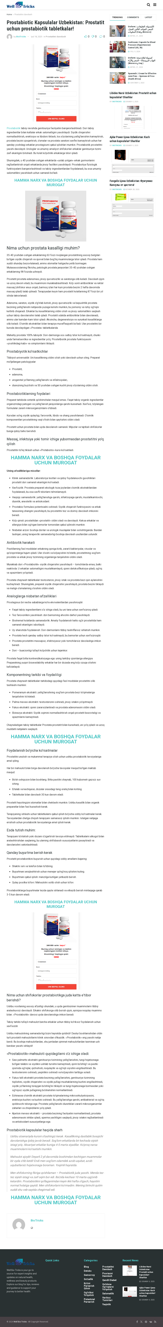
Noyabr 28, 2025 (132, 189)
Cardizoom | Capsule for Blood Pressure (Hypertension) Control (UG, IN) (141, 45)
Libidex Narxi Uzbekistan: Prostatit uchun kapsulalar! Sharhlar (146, 1272)
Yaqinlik (106, 1304)
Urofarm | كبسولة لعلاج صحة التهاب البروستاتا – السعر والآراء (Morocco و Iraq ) (141, 60)
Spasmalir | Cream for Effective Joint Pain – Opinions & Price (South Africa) (142, 76)
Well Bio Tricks (20, 1322)
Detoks (88, 1271)
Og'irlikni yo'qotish (89, 1293)
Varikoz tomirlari (107, 1298)
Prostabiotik (13, 128)
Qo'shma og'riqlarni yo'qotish (108, 1287)
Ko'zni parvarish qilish (89, 1286)
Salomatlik (108, 1293)
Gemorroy (89, 1275)
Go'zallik (88, 1279)
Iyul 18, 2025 (36, 36)
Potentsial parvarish (89, 1300)
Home (9, 14)
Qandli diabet (109, 1280)
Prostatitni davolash (23, 14)
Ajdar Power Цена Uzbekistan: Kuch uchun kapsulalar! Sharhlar (147, 1292)
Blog (86, 1266)
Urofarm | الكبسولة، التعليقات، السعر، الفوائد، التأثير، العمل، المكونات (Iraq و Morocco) (141, 29)
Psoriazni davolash (107, 1274)
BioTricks (21, 36)
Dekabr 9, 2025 (131, 102)
